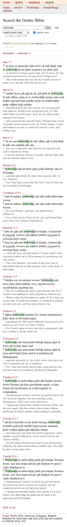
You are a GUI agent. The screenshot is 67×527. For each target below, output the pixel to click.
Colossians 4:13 (11, 338)
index (6, 7)
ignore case (42, 32)
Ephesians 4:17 (10, 227)
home (6, 2)
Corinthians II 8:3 (12, 192)
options (7, 10)
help (56, 27)
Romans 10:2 (9, 165)
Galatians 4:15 (10, 276)
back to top (9, 507)
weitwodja (23, 53)
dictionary (33, 7)
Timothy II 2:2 (10, 418)
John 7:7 (7, 62)
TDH (23, 521)
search (18, 7)
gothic (19, 2)
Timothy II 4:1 (10, 456)
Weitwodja (8, 53)
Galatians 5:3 (9, 311)
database (34, 2)
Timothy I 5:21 (10, 377)
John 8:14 (8, 89)
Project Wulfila (9, 516)
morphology (50, 7)
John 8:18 (8, 137)
